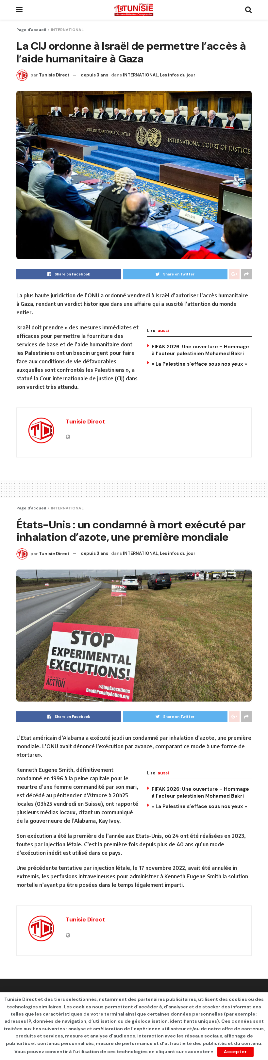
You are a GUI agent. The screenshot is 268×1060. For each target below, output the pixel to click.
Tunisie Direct (54, 75)
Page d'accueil (31, 29)
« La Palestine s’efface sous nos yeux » (199, 364)
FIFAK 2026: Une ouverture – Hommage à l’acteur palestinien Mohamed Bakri (200, 350)
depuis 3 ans (94, 75)
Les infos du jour (177, 75)
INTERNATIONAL (67, 29)
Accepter (235, 1051)
